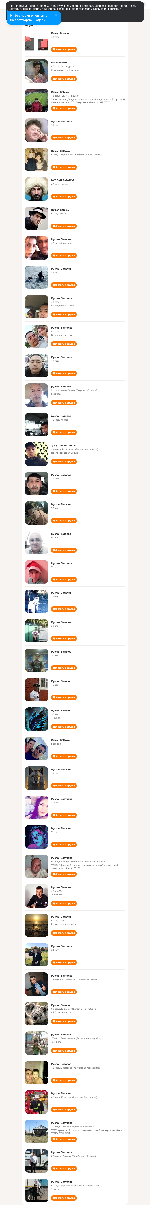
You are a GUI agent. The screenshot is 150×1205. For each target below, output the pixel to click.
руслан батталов (61, 1034)
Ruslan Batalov (60, 92)
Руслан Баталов (61, 239)
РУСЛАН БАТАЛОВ (62, 180)
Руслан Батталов (61, 121)
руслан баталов (61, 386)
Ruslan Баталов (60, 33)
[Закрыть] (56, 16)
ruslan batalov (59, 62)
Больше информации (107, 9)
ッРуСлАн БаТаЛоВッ (64, 445)
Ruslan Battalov (60, 151)
